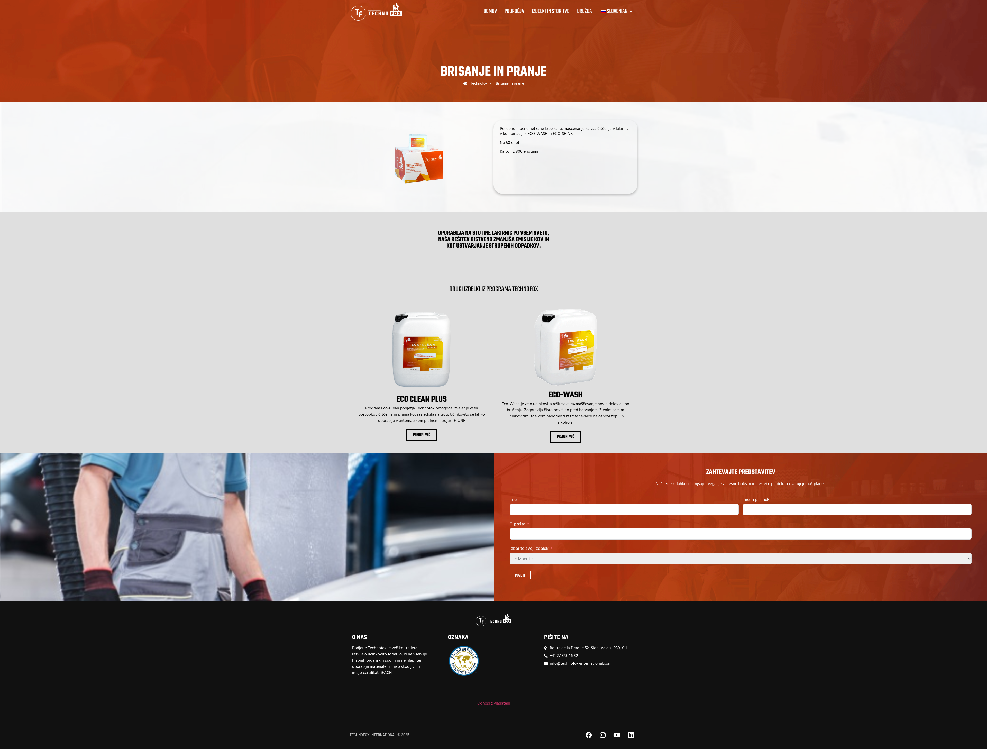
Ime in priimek (756, 499)
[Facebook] (588, 734)
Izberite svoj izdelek (529, 548)
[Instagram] (602, 734)
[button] (616, 11)
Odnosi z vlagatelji (493, 703)
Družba (584, 11)
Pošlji (520, 574)
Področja (514, 11)
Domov (490, 11)
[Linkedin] (631, 734)
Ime (513, 499)
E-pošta (517, 523)
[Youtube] (616, 734)
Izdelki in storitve (550, 11)
